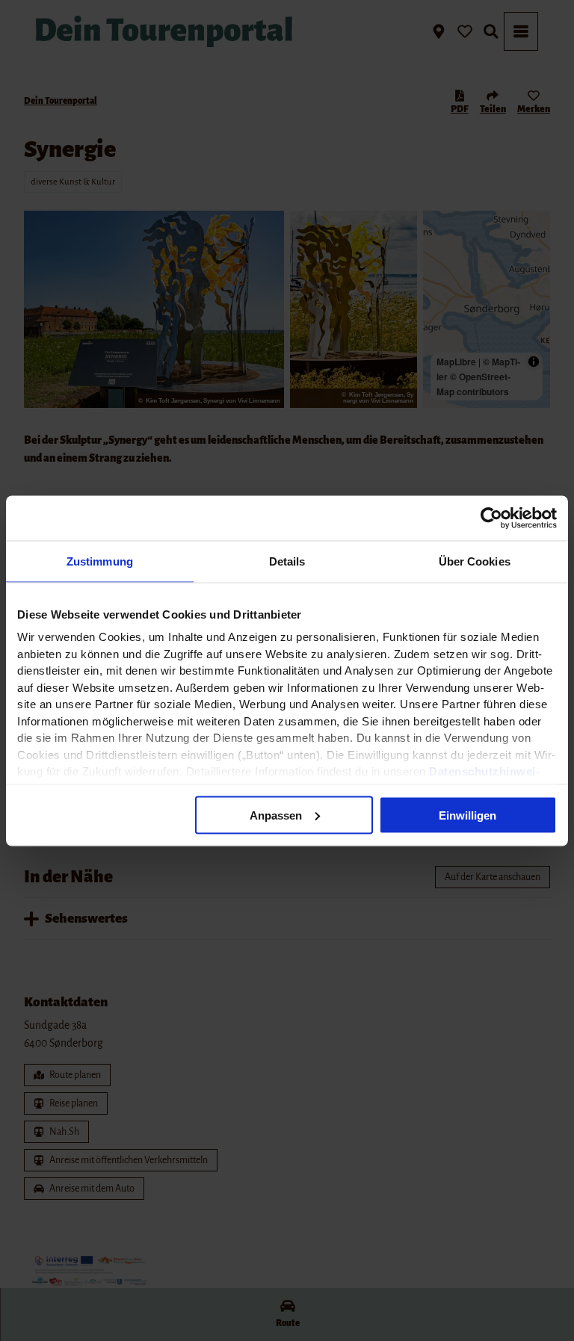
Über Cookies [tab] (474, 560)
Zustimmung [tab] (100, 560)
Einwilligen (467, 814)
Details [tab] (287, 560)
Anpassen (276, 814)
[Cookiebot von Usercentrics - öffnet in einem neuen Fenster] (491, 518)
